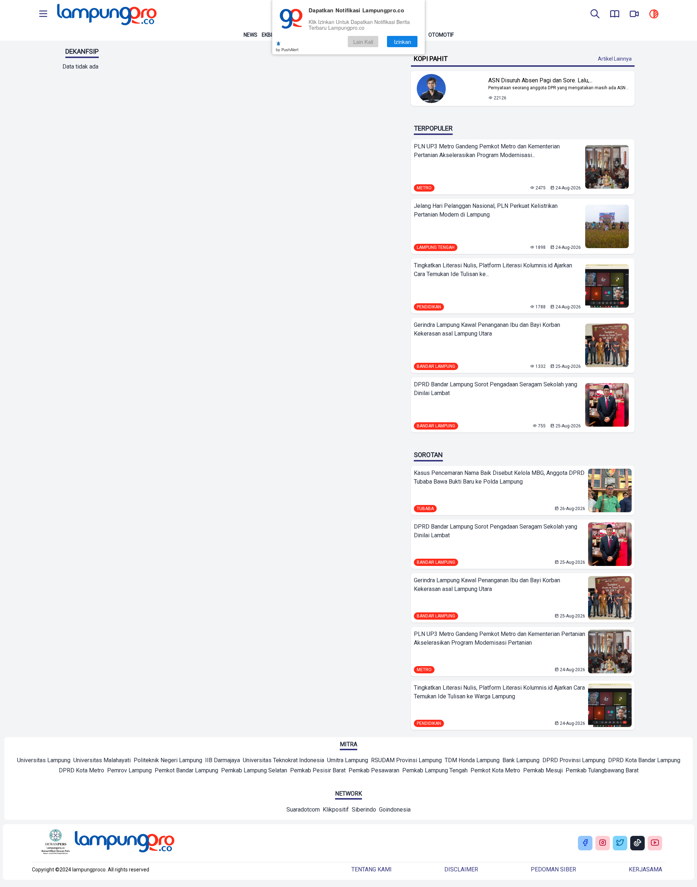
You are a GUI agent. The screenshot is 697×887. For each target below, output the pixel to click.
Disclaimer (461, 869)
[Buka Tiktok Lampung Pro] (637, 843)
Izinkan (402, 41)
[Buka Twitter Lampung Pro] (620, 843)
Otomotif (441, 35)
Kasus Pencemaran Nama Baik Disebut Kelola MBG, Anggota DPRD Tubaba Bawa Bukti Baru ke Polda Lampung (499, 477)
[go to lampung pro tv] (634, 14)
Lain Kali (363, 41)
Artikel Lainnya (615, 59)
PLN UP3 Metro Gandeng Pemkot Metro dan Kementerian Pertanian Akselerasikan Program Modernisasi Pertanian (499, 638)
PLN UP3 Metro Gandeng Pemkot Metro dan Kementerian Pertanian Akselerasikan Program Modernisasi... (487, 151)
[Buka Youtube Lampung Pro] (655, 843)
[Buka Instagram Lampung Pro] (602, 843)
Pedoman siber (553, 869)
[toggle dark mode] (653, 14)
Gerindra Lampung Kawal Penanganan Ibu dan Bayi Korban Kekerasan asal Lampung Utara (487, 329)
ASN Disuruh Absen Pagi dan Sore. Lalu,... (540, 80)
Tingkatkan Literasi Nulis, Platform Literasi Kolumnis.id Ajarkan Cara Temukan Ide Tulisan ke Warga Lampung (499, 692)
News (250, 35)
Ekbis (268, 35)
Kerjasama (645, 869)
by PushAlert (287, 49)
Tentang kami (371, 869)
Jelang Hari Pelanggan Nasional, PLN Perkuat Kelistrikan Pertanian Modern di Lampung (486, 210)
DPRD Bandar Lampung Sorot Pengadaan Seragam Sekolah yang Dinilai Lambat (495, 389)
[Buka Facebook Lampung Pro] (585, 843)
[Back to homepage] (106, 14)
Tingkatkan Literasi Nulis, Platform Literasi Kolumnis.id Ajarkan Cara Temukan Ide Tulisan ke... (493, 270)
